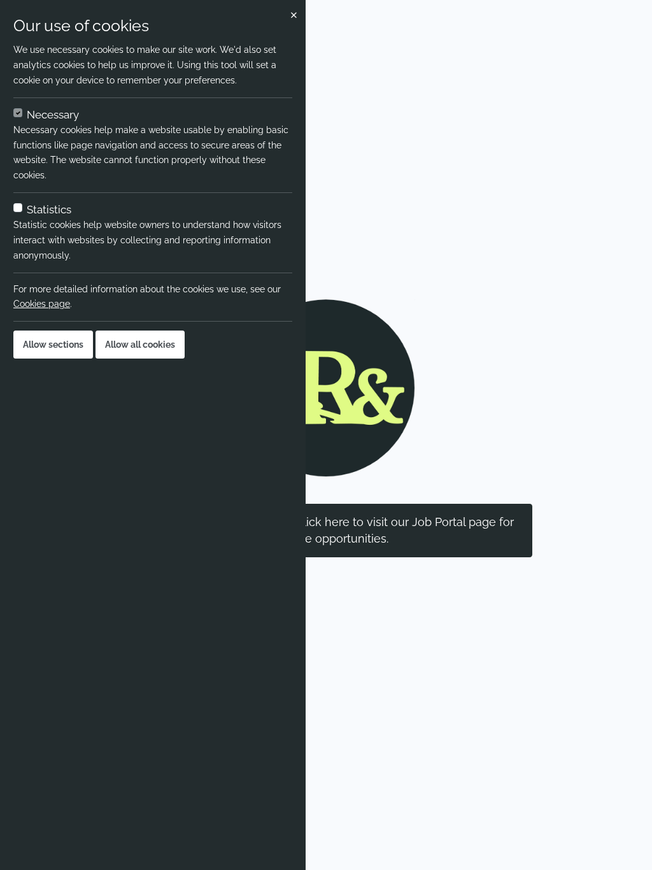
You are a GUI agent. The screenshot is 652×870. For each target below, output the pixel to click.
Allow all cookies (140, 344)
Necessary (53, 114)
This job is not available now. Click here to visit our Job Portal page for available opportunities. (326, 530)
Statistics (49, 209)
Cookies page (41, 304)
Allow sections (53, 344)
